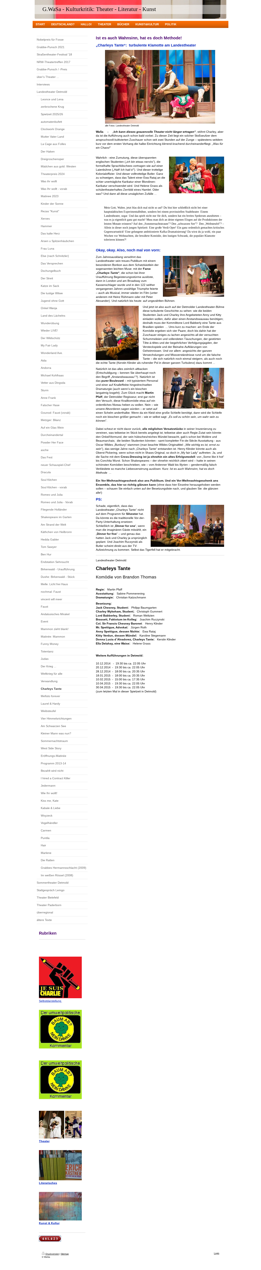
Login (216, 1253)
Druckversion (52, 1254)
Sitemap (65, 1254)
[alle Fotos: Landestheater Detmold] (160, 87)
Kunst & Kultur (49, 1223)
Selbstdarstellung (50, 1001)
